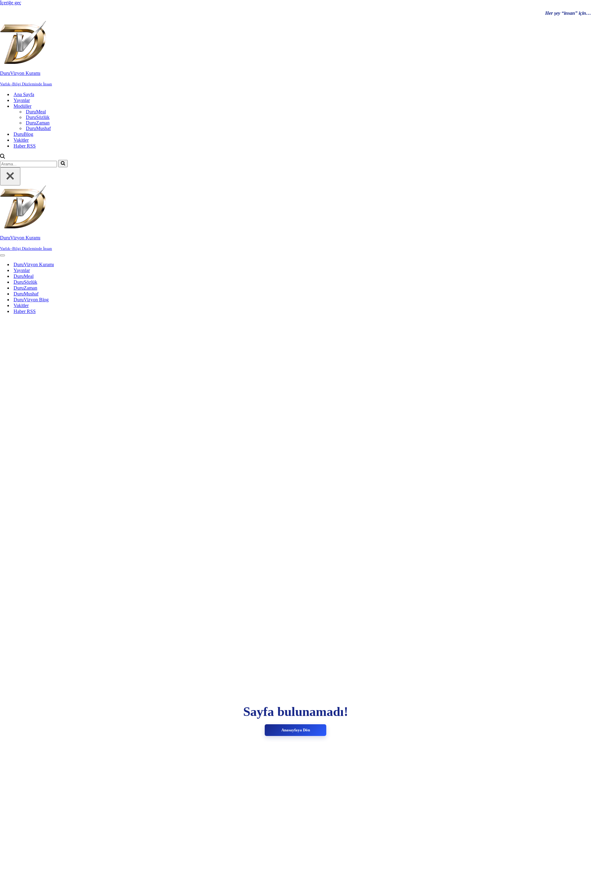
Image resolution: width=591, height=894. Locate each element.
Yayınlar (22, 100)
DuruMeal (36, 111)
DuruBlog (23, 134)
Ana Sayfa (24, 94)
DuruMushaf (38, 128)
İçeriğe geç (10, 2)
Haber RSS (25, 145)
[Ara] (2, 157)
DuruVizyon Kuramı (34, 264)
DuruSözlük (38, 117)
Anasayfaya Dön (295, 730)
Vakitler (21, 140)
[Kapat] (10, 176)
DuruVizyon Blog (31, 299)
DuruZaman (38, 122)
